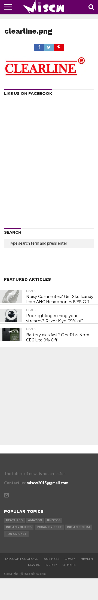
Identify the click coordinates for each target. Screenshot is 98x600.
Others (69, 565)
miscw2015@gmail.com (47, 483)
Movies (34, 565)
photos (53, 520)
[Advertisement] (49, 164)
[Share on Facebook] (39, 45)
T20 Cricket (16, 534)
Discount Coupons (21, 559)
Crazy (70, 559)
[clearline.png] (45, 74)
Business (51, 559)
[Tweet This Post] (49, 45)
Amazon (35, 520)
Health (87, 559)
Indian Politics (19, 527)
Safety (51, 565)
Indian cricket (49, 527)
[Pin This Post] (59, 45)
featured (14, 520)
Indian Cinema (78, 527)
